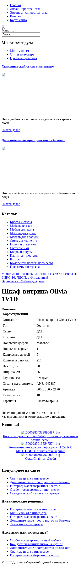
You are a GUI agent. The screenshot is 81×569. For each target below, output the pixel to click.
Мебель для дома (22, 229)
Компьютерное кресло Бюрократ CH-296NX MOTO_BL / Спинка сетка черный (40, 449)
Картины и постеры (24, 255)
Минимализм (19, 50)
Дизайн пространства (25, 9)
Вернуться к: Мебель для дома (23, 281)
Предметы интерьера (25, 266)
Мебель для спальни (24, 237)
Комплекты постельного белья (31, 263)
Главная (15, 5)
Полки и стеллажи (23, 244)
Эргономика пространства (29, 12)
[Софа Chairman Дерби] (40, 455)
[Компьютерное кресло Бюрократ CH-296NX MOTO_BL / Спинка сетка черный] (40, 443)
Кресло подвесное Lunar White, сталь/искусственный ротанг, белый (40, 438)
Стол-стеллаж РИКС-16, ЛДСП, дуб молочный (39, 275)
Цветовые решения (23, 58)
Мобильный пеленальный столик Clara (29, 273)
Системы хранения (23, 240)
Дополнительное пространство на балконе (33, 140)
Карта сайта (18, 20)
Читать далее (11, 130)
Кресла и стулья (21, 222)
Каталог (15, 16)
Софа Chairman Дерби (40, 458)
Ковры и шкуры (21, 252)
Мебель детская (21, 225)
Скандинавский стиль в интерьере (28, 66)
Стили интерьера (22, 54)
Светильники (19, 248)
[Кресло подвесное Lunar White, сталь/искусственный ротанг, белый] (40, 432)
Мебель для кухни (23, 233)
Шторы (15, 259)
